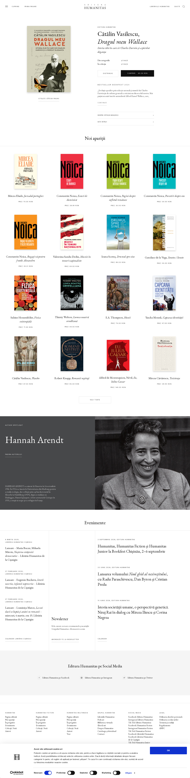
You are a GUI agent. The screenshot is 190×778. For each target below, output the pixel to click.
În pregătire (10, 722)
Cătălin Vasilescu (118, 34)
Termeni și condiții (166, 722)
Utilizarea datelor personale (171, 717)
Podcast (101, 719)
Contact (101, 734)
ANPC (162, 728)
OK (168, 750)
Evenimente (10, 725)
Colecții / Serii (11, 728)
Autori (8, 731)
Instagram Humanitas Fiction (140, 728)
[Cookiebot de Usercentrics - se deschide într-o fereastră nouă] (16, 773)
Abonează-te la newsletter (65, 639)
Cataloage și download (107, 731)
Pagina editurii (11, 717)
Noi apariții (9, 719)
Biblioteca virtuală (105, 722)
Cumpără (137, 73)
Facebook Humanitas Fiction (140, 725)
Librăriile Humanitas (160, 6)
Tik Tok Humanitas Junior (139, 742)
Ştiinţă (124, 64)
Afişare (128, 773)
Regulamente (164, 725)
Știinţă (124, 60)
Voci (68, 734)
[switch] (71, 773)
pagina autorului (13, 454)
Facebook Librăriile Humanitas (141, 734)
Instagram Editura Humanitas (140, 719)
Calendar (102, 639)
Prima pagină (31, 6)
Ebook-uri (102, 725)
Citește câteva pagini (48, 98)
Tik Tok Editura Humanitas (139, 722)
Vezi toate (95, 400)
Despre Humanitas (105, 728)
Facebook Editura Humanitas (140, 717)
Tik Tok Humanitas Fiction (139, 731)
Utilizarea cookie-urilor (168, 719)
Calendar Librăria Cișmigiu (18, 639)
